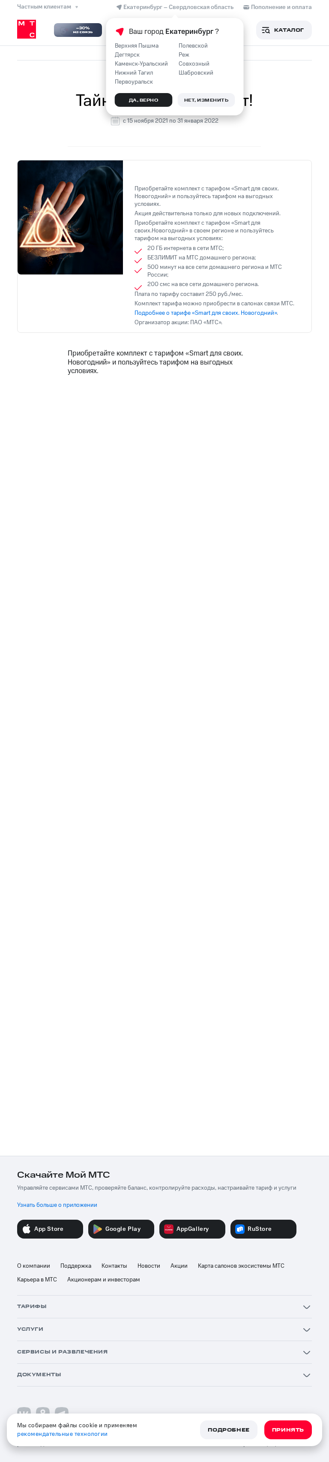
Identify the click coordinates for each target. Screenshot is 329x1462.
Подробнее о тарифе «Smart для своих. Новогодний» (206, 313)
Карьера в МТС (37, 1279)
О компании (33, 1266)
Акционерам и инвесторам (103, 1279)
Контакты (114, 1266)
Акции (179, 1266)
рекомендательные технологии (62, 1434)
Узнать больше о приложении (57, 1205)
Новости (149, 1266)
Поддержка (75, 1266)
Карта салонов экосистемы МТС (241, 1266)
